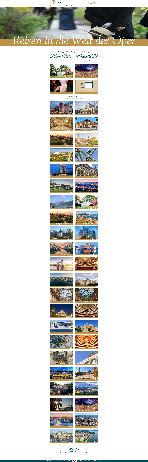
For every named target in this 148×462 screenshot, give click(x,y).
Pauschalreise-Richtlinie (84, 452)
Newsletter (72, 5)
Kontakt (64, 5)
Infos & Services (68, 5)
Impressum (70, 452)
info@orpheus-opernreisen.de (94, 3)
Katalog (60, 5)
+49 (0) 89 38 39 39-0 (93, 2)
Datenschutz (75, 461)
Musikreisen (56, 5)
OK (72, 461)
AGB (74, 452)
